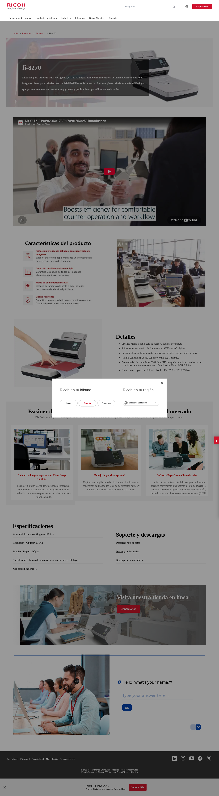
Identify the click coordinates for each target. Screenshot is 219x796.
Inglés (68, 403)
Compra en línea (202, 6)
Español (87, 403)
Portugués (106, 403)
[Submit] (174, 7)
